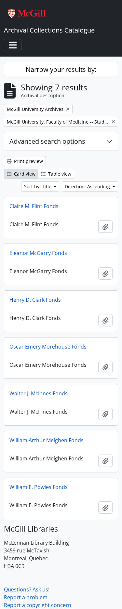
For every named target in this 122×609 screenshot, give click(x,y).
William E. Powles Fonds (38, 487)
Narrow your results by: (61, 69)
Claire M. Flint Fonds (34, 206)
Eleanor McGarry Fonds (38, 253)
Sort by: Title (38, 186)
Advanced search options (47, 141)
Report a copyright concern (37, 605)
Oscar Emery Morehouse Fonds (48, 346)
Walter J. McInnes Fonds (38, 393)
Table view (59, 174)
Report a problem (25, 597)
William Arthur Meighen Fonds (46, 440)
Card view (24, 174)
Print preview (28, 161)
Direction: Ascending (88, 186)
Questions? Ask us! (26, 589)
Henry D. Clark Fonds (35, 299)
